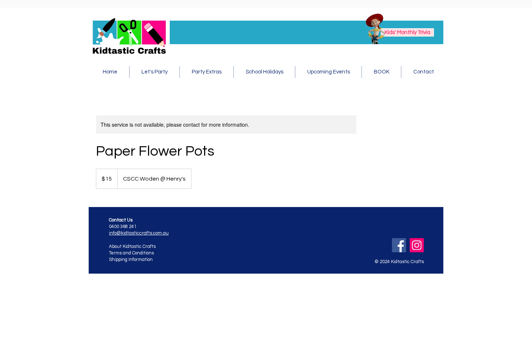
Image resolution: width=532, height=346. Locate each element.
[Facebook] (399, 245)
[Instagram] (417, 245)
